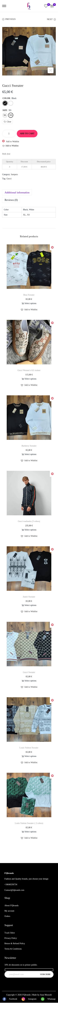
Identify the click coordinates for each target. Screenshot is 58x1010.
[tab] (29, 192)
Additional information (17, 192)
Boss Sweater (29, 295)
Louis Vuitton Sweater (28, 748)
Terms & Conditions (13, 949)
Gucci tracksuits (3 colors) (29, 521)
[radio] (5, 103)
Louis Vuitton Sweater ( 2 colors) (29, 823)
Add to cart (27, 133)
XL (24, 215)
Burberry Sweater (29, 446)
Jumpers (14, 174)
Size (5, 110)
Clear (9, 122)
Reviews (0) (11, 199)
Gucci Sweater (29, 672)
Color (6, 98)
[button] (10, 142)
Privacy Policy (10, 938)
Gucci (9, 179)
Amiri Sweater (29, 597)
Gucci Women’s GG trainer (29, 370)
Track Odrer (9, 933)
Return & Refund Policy (14, 943)
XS (28, 215)
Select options (30, 303)
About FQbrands (11, 905)
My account (9, 911)
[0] (46, 6)
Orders (7, 916)
